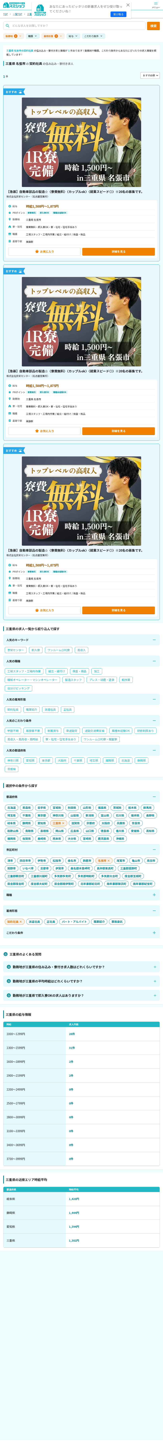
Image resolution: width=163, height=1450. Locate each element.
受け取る (118, 14)
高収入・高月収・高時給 (22, 739)
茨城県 (11, 769)
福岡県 (110, 760)
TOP (5, 14)
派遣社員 (50, 709)
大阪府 (62, 760)
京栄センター (15, 650)
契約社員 (12, 709)
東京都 (46, 760)
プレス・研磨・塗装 (101, 680)
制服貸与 (53, 731)
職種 (30, 36)
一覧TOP (17, 14)
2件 (71, 1062)
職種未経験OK (121, 731)
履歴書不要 (33, 731)
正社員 (67, 709)
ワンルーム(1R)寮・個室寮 (100, 739)
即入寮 (36, 650)
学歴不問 (12, 731)
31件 (72, 1048)
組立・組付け (56, 671)
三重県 (30, 14)
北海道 (125, 760)
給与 (71, 36)
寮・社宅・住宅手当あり (61, 739)
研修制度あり (145, 731)
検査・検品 (79, 671)
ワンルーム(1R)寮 (59, 650)
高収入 (81, 650)
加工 (97, 671)
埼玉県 (94, 760)
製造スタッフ (73, 680)
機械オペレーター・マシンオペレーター (32, 680)
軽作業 (126, 680)
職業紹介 (31, 709)
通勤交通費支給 (94, 731)
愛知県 (30, 760)
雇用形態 (50, 36)
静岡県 (141, 760)
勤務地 (11, 36)
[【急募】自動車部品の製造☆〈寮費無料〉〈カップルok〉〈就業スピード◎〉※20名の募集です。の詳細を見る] (81, 173)
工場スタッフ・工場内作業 (24, 671)
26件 (72, 1034)
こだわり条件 (91, 36)
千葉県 (78, 760)
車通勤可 (71, 731)
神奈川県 (12, 760)
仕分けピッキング (18, 688)
